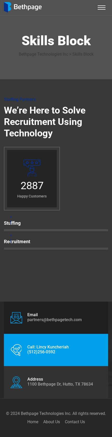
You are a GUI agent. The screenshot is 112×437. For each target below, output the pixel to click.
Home (32, 421)
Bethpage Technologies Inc (45, 413)
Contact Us (75, 421)
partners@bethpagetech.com (54, 319)
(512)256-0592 (41, 351)
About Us (51, 421)
